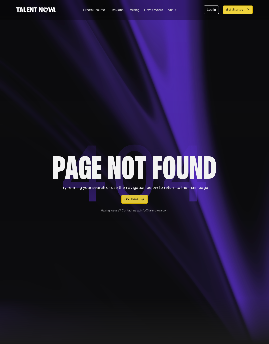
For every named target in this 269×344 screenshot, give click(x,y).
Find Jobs (116, 9)
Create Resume (94, 9)
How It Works (153, 9)
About (172, 9)
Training (133, 9)
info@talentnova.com (154, 210)
